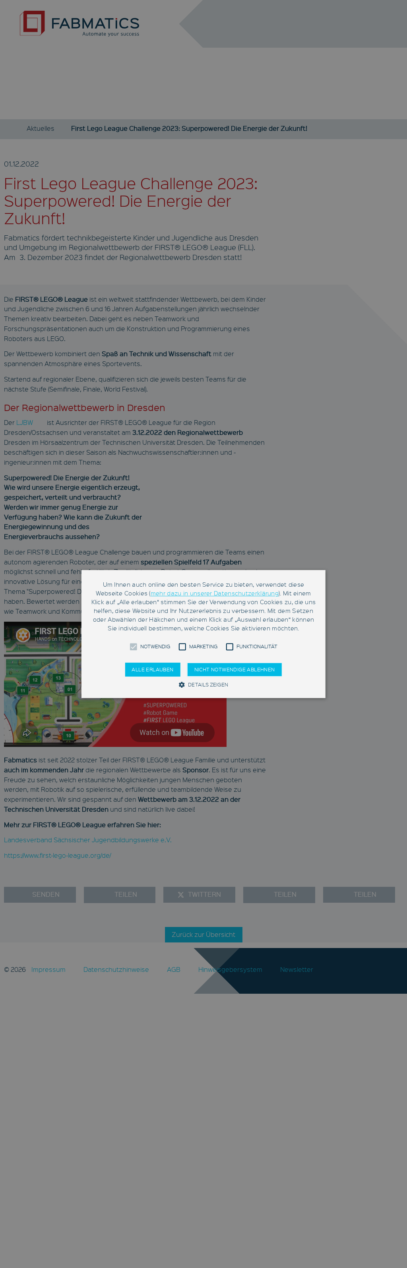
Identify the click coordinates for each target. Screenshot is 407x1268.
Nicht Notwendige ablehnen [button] (234, 669)
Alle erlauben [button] (152, 669)
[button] (133, 647)
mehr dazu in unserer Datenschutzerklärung (215, 593)
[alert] (203, 634)
